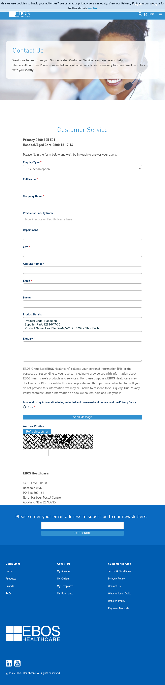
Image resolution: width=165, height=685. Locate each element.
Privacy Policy (116, 579)
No (95, 8)
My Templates (65, 586)
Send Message (82, 417)
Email (26, 280)
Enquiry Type (31, 162)
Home (9, 571)
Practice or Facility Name (38, 213)
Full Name (29, 179)
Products (11, 579)
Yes (30, 407)
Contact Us (114, 586)
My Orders (63, 579)
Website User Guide (119, 593)
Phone (27, 297)
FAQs (9, 593)
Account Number (33, 263)
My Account (63, 571)
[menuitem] (82, 663)
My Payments (65, 593)
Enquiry (28, 338)
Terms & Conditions (119, 571)
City (25, 246)
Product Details (32, 314)
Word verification (33, 426)
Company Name (32, 196)
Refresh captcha (37, 432)
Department (30, 229)
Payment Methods (118, 608)
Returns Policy (116, 601)
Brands (10, 586)
